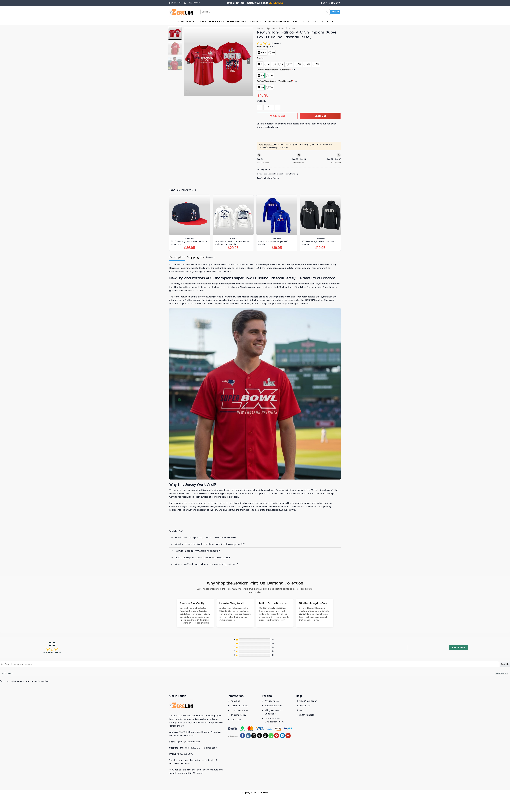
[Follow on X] (326, 3)
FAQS (301, 710)
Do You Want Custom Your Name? (274, 69)
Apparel (254, 21)
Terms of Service (239, 705)
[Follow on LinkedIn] (282, 735)
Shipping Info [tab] (196, 257)
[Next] (248, 61)
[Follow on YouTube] (339, 3)
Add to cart (279, 116)
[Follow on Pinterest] (337, 3)
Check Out (320, 115)
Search (505, 664)
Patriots (254, 296)
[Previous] (188, 61)
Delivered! (336, 163)
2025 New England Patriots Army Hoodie (319, 243)
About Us (299, 21)
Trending (294, 174)
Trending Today (187, 21)
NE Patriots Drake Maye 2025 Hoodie (273, 243)
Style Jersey (263, 46)
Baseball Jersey (287, 28)
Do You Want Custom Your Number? (275, 81)
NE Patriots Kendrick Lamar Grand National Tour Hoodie (232, 243)
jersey (176, 283)
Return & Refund (273, 705)
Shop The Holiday (211, 21)
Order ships (298, 163)
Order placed (263, 163)
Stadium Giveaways (277, 21)
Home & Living (236, 21)
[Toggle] (172, 538)
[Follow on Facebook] (321, 3)
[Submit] (327, 12)
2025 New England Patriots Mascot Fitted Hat (189, 243)
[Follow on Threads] (329, 3)
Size (259, 58)
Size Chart (236, 719)
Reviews (210, 257)
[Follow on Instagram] (324, 3)
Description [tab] (177, 257)
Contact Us (316, 21)
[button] (335, 12)
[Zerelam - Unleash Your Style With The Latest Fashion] (182, 12)
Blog (330, 21)
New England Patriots (270, 178)
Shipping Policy (238, 714)
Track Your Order (240, 710)
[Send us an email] (332, 3)
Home (260, 28)
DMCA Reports (306, 714)
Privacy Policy (272, 701)
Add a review (458, 647)
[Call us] (334, 3)
